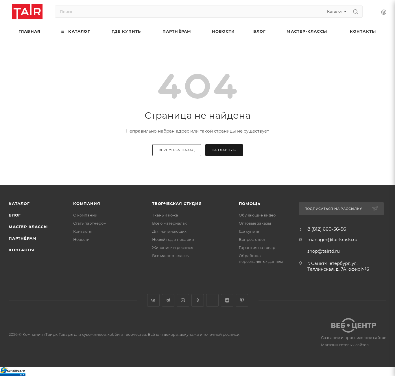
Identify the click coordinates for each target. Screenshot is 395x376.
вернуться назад (177, 150)
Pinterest (242, 300)
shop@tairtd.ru (323, 251)
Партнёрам (22, 238)
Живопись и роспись (172, 247)
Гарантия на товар (257, 247)
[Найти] (355, 11)
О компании (85, 215)
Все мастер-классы (170, 255)
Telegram (168, 300)
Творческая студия (177, 203)
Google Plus (212, 300)
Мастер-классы (28, 226)
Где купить (249, 231)
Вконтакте (153, 300)
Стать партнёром (89, 223)
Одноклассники (197, 300)
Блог (15, 215)
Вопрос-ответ (252, 239)
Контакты (21, 249)
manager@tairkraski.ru (332, 239)
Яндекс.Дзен (227, 300)
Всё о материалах (169, 223)
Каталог (19, 203)
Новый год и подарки (173, 239)
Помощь (250, 203)
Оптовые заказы (255, 223)
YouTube (183, 300)
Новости (81, 239)
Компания (86, 203)
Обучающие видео (257, 215)
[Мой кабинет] (383, 12)
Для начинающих (169, 231)
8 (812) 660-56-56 (326, 229)
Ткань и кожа (165, 215)
